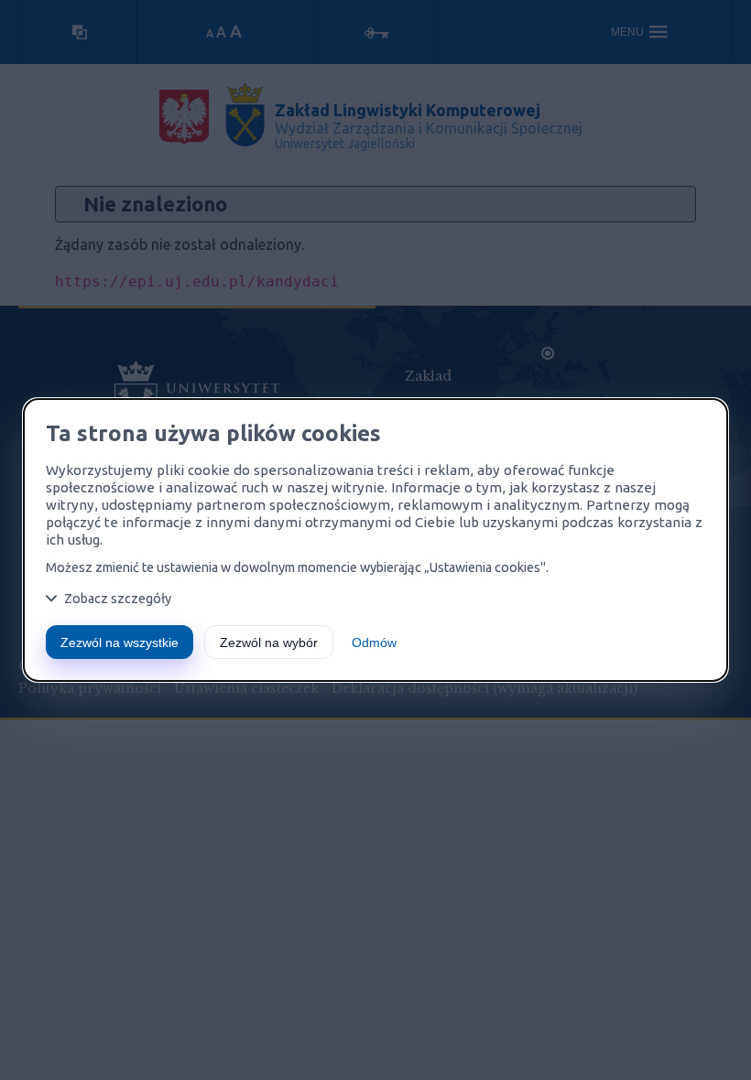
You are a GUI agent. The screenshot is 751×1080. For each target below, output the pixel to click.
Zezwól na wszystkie (119, 642)
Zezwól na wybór (269, 642)
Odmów (374, 642)
